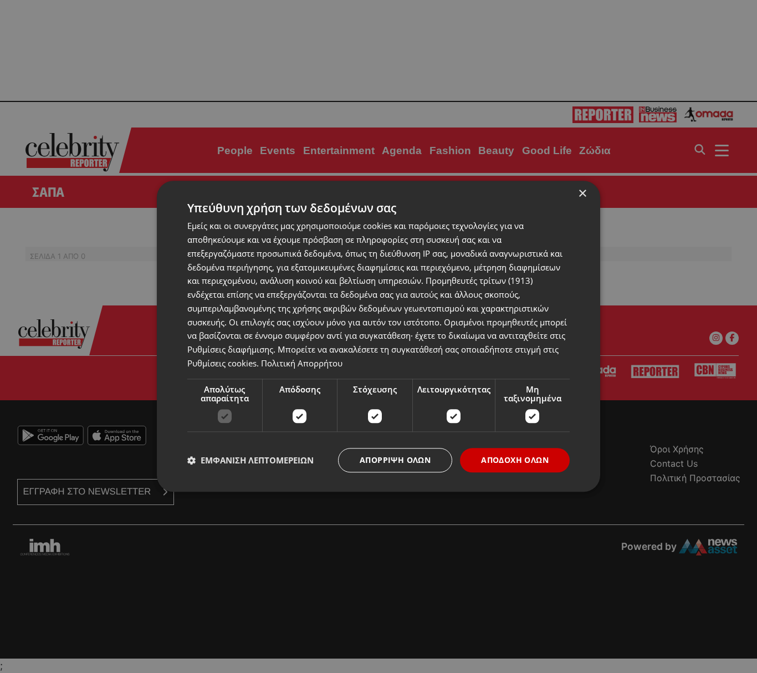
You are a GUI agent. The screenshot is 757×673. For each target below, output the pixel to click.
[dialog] (378, 336)
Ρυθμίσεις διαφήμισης (230, 349)
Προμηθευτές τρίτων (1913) (479, 281)
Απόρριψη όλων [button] (395, 460)
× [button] (582, 194)
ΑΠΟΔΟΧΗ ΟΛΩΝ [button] (515, 460)
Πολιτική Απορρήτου (301, 363)
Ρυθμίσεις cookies (222, 363)
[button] (250, 460)
